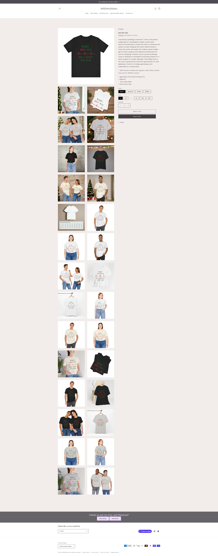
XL (136, 98)
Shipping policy (115, 552)
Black (122, 91)
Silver (139, 91)
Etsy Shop (103, 518)
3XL (149, 98)
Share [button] (122, 122)
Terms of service (104, 552)
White (147, 91)
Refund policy (86, 552)
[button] (60, 8)
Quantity (120, 102)
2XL (143, 98)
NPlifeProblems (66, 552)
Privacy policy (95, 552)
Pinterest (115, 518)
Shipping (121, 35)
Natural (130, 91)
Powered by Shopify (76, 552)
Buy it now (137, 116)
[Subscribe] (86, 531)
